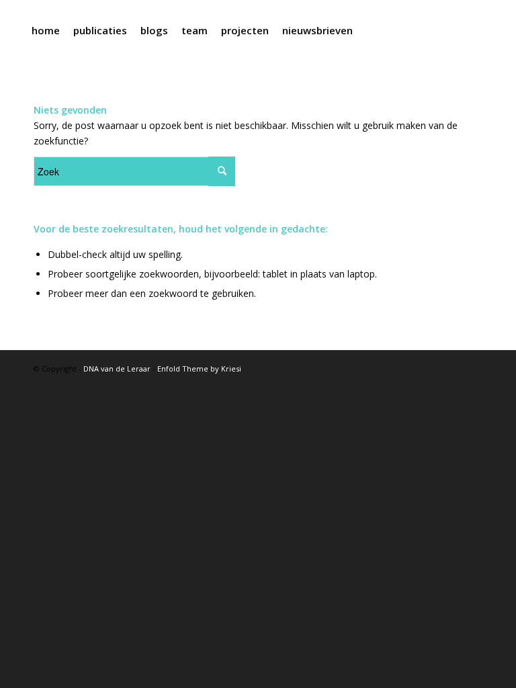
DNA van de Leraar (116, 368)
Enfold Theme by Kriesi (199, 368)
